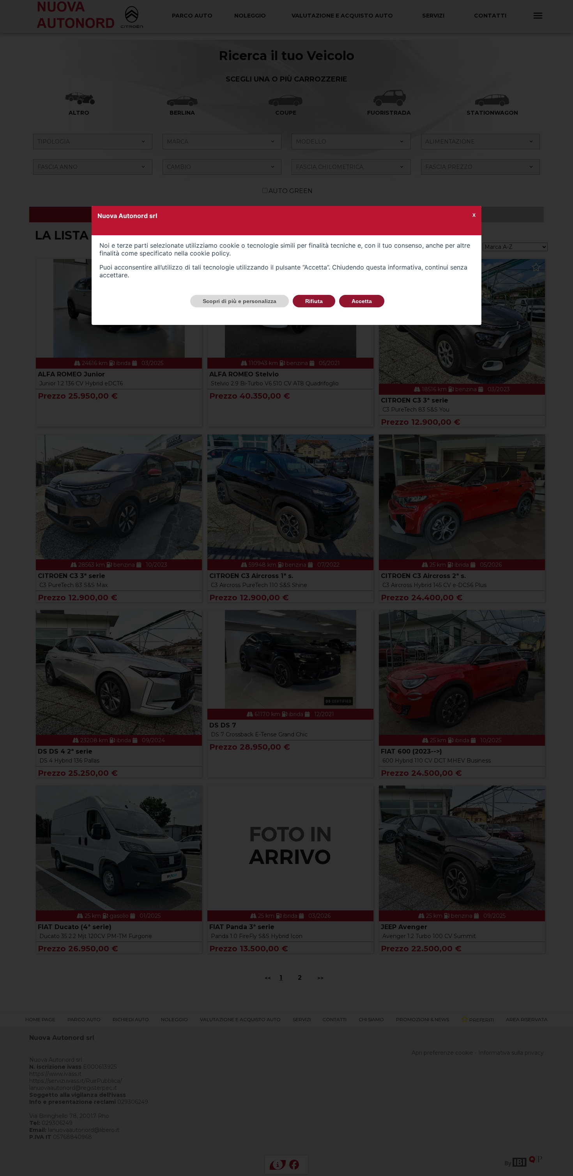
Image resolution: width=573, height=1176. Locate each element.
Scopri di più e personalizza (239, 301)
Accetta (362, 301)
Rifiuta (314, 301)
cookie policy (209, 253)
